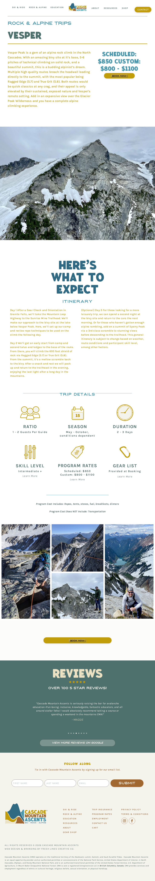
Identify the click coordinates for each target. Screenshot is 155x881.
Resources (110, 8)
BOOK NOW (119, 76)
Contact (143, 9)
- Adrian (77, 720)
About (95, 8)
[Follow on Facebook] (132, 821)
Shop (125, 8)
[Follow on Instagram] (124, 821)
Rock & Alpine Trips (39, 23)
